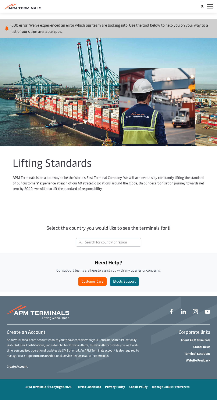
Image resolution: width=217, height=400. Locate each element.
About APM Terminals (195, 340)
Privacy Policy (115, 387)
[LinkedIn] (183, 312)
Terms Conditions (89, 387)
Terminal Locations (197, 354)
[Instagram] (195, 312)
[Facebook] (171, 312)
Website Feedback (198, 360)
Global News (201, 347)
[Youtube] (207, 312)
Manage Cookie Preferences (170, 387)
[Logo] (22, 6)
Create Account (17, 366)
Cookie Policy (138, 387)
